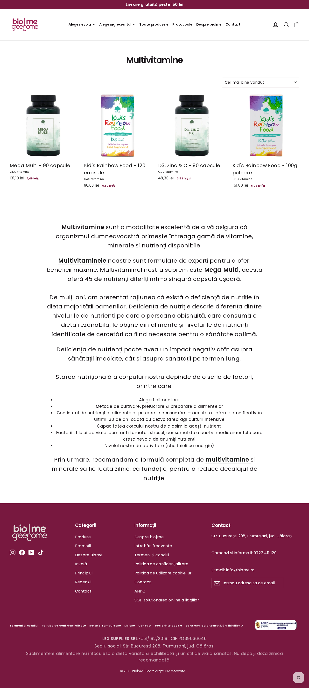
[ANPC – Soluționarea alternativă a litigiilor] (276, 626)
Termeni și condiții (151, 555)
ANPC (140, 591)
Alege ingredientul (115, 24)
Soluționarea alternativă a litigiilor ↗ (214, 625)
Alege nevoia (80, 24)
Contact (232, 24)
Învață (81, 564)
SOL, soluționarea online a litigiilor (166, 600)
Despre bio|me (209, 24)
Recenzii (83, 582)
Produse (83, 537)
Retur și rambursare (105, 625)
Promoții (83, 546)
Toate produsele (154, 24)
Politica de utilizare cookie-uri (163, 573)
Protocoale (182, 24)
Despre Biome (89, 555)
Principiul (84, 573)
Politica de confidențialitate (161, 564)
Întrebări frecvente (153, 546)
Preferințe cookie (168, 625)
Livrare (129, 625)
